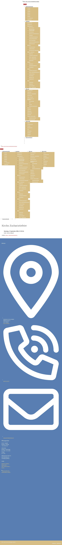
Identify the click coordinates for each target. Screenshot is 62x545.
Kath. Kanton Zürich (6, 466)
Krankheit (29, 132)
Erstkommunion (30, 124)
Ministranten (31, 60)
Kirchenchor (31, 82)
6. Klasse (28, 16)
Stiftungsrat (29, 111)
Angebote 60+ (31, 78)
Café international (32, 47)
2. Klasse (28, 9)
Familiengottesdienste (33, 65)
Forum (3, 467)
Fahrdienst (31, 35)
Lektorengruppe (32, 43)
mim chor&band (31, 85)
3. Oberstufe (29, 19)
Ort (26, 139)
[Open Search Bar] (31, 143)
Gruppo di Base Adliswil (33, 38)
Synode (30, 104)
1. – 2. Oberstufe (30, 18)
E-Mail (31, 142)
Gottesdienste (29, 22)
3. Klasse (28, 11)
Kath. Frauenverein (32, 40)
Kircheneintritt (29, 127)
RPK (30, 102)
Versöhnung (29, 131)
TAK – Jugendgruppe (32, 58)
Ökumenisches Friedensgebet (34, 50)
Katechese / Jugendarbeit (31, 93)
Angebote (27, 21)
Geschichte (29, 114)
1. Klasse (28, 8)
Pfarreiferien (31, 67)
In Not (28, 136)
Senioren (28, 68)
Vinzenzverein (29, 112)
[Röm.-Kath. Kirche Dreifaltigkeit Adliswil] (29, 146)
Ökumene (29, 45)
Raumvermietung (29, 137)
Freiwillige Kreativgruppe (33, 36)
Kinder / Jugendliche (30, 52)
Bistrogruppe (31, 31)
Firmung (28, 126)
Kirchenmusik (29, 95)
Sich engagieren (30, 26)
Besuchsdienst (31, 27)
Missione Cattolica (5, 463)
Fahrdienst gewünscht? (33, 70)
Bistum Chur (4, 464)
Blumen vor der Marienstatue (34, 33)
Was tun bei (28, 121)
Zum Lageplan (6, 323)
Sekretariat (29, 92)
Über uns (27, 88)
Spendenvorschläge (32, 117)
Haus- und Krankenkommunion (34, 72)
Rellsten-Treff (31, 77)
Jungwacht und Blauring (33, 55)
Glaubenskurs (29, 24)
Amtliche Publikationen (33, 106)
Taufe (28, 122)
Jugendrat (29, 109)
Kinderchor (31, 53)
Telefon (31, 140)
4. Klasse (28, 13)
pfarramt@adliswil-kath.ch (8, 437)
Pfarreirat (29, 107)
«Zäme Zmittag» (32, 48)
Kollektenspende (32, 119)
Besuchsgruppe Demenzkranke (31, 30)
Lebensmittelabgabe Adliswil (34, 41)
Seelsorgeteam (29, 90)
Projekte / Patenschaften (31, 116)
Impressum (54, 543)
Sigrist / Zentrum (30, 97)
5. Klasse (28, 14)
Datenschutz (59, 543)
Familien (28, 62)
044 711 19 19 (6, 381)
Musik (28, 80)
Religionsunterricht (29, 6)
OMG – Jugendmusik (32, 57)
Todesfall (29, 134)
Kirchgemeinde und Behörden (30, 99)
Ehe (28, 129)
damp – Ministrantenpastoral (11, 235)
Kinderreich (31, 63)
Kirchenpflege (31, 101)
